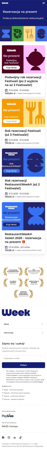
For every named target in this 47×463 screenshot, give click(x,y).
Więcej (41, 382)
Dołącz (23, 365)
